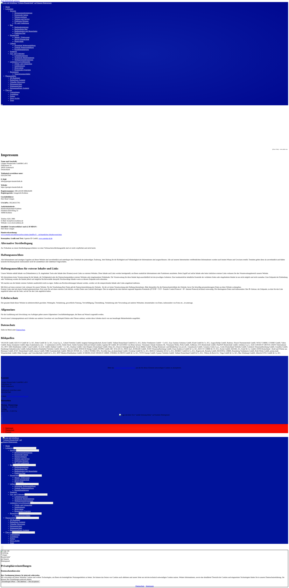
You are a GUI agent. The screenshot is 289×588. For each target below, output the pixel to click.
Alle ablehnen (21, 581)
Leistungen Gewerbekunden (20, 62)
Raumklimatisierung (21, 49)
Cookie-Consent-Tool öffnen (124, 368)
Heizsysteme (18, 68)
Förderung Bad (19, 33)
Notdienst (13, 52)
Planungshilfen (10, 76)
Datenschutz (20, 330)
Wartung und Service (21, 19)
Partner (12, 96)
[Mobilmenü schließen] (2, 442)
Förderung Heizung (21, 21)
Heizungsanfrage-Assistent (19, 88)
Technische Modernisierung (24, 58)
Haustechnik (14, 35)
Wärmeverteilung (20, 17)
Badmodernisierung (21, 27)
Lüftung (13, 43)
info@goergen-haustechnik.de (17, 396)
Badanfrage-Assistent (17, 80)
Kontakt (8, 432)
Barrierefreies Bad (20, 29)
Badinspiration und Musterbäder (25, 31)
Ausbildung (14, 94)
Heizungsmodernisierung (23, 13)
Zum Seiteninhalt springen (10, 1)
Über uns (8, 90)
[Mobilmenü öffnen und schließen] (2, 104)
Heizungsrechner (16, 84)
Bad (11, 25)
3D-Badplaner (15, 78)
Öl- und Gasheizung (21, 23)
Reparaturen (14, 72)
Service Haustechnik (21, 39)
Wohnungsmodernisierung (23, 60)
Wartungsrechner (16, 86)
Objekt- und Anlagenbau (23, 64)
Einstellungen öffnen (8, 581)
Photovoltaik (18, 41)
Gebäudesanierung (21, 56)
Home (7, 446)
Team (12, 100)
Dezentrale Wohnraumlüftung (25, 45)
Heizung (13, 11)
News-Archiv (15, 98)
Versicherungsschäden (22, 74)
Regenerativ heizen (21, 15)
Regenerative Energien (22, 70)
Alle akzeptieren (33, 581)
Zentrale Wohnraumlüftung (24, 47)
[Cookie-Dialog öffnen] (2, 548)
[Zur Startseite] (26, 3)
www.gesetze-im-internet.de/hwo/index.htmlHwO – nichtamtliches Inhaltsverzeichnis (31, 235)
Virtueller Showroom (17, 82)
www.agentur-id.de (45, 238)
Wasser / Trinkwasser (22, 37)
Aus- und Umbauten (17, 54)
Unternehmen (15, 92)
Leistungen (9, 9)
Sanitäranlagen (19, 66)
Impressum (9, 428)
